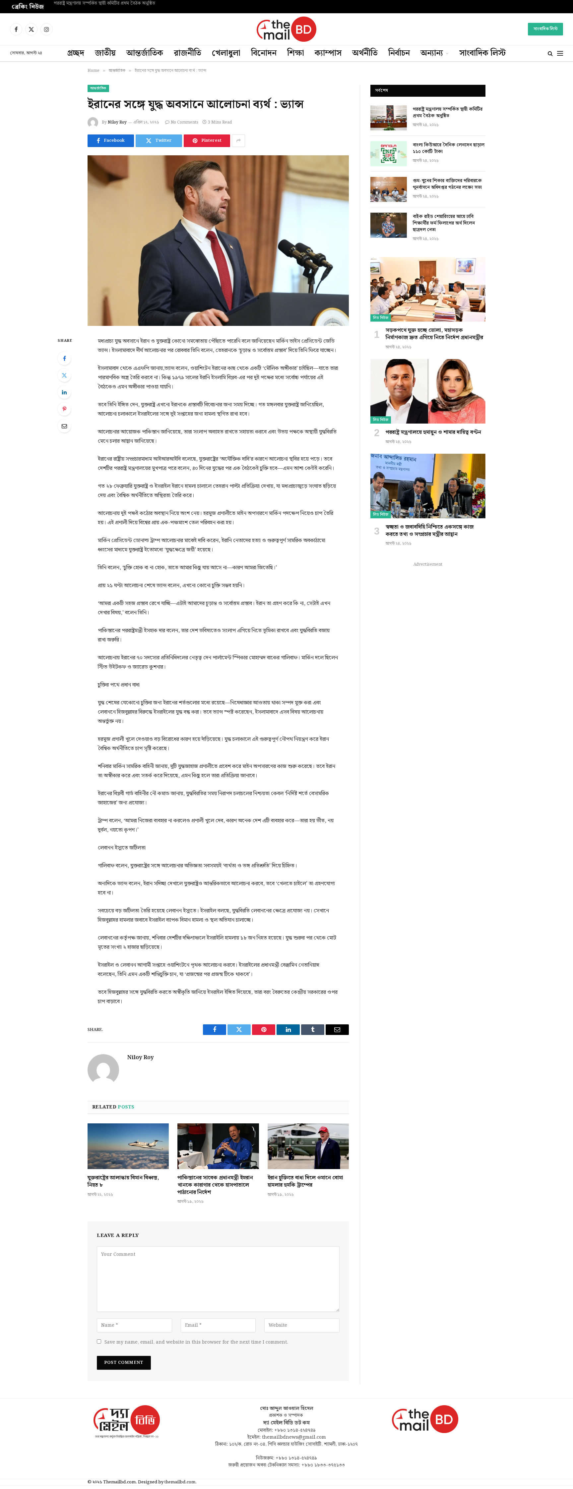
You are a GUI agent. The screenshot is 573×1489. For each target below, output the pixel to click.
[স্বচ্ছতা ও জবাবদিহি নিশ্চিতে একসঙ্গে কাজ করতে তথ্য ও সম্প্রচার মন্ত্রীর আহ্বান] (427, 486)
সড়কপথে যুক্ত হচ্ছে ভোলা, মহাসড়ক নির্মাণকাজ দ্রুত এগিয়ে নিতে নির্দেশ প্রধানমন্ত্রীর (434, 334)
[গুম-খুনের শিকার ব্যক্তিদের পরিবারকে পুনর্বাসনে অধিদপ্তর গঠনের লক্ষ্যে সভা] (388, 189)
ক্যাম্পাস (328, 53)
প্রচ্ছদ (75, 53)
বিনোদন (264, 53)
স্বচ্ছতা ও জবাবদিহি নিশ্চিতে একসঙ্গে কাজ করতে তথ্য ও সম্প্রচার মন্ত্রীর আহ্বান (430, 531)
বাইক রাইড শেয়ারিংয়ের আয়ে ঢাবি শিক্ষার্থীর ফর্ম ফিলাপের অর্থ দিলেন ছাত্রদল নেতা (444, 223)
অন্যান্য (431, 53)
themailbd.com (179, 1482)
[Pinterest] (64, 409)
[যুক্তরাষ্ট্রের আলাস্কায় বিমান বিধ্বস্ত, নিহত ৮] (128, 1146)
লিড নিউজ (380, 318)
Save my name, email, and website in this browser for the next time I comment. (196, 1342)
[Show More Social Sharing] (238, 140)
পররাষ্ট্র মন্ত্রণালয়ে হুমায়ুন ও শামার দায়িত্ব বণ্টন (433, 432)
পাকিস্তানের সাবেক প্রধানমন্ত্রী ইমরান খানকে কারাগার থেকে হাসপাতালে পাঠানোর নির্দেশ (215, 1185)
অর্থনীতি (365, 53)
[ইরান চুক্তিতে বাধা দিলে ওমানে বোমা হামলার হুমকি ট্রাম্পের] (308, 1146)
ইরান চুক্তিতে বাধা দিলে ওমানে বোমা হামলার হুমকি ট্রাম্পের (305, 1181)
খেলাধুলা (226, 53)
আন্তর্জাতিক (144, 53)
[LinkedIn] (64, 392)
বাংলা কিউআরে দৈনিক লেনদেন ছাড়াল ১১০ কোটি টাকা (101, 4)
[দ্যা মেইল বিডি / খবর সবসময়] (286, 29)
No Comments (184, 122)
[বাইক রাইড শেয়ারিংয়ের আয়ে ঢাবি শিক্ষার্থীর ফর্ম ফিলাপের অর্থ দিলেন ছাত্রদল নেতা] (388, 225)
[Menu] (560, 53)
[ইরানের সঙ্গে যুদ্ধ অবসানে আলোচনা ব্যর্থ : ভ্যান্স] (218, 240)
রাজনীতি (187, 53)
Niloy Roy (117, 122)
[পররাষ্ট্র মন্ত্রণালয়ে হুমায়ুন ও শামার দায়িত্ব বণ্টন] (427, 391)
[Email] (64, 426)
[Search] (550, 53)
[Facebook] (64, 358)
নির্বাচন (399, 53)
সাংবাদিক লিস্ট (545, 29)
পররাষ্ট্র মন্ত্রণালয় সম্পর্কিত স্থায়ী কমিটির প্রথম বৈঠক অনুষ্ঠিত (447, 112)
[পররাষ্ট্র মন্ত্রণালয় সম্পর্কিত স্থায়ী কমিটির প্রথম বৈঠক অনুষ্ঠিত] (388, 117)
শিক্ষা (295, 53)
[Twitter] (64, 375)
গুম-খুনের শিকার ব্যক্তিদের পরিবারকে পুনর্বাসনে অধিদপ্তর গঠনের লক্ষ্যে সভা (447, 184)
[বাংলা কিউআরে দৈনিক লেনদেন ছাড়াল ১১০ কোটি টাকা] (388, 153)
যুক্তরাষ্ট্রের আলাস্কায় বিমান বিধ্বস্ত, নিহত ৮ (123, 1181)
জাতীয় (105, 53)
